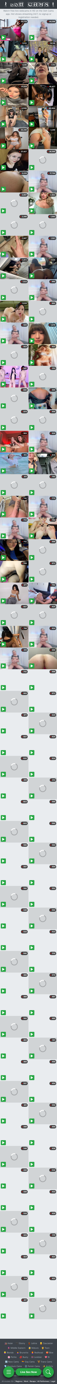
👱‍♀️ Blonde (9, 1352)
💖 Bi (47, 1357)
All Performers (43, 1381)
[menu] (8, 1372)
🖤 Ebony (20, 1343)
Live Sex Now (28, 1372)
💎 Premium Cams (13, 1366)
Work (26, 1381)
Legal (53, 1381)
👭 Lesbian (36, 1357)
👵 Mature (33, 1348)
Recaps (33, 1381)
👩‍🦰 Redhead (37, 1352)
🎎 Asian (8, 1343)
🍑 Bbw (49, 1352)
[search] (48, 1372)
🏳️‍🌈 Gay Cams (28, 1361)
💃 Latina (32, 1343)
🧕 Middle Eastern (16, 1348)
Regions (19, 1381)
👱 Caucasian (46, 1343)
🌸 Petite (12, 1357)
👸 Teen (45, 1348)
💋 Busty (23, 1357)
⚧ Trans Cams (45, 1361)
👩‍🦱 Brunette (22, 1352)
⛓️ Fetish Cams (32, 1366)
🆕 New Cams (12, 1361)
